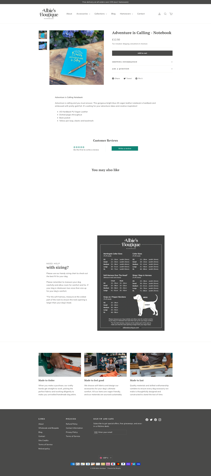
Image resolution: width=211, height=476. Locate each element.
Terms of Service (45, 444)
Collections (100, 13)
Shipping (126, 44)
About (69, 13)
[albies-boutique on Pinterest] (155, 419)
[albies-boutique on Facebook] (147, 419)
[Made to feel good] (105, 365)
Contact (141, 13)
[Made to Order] (59, 365)
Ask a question (120, 69)
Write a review (124, 148)
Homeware (125, 13)
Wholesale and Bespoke (48, 428)
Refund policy (44, 449)
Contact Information (74, 428)
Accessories (82, 13)
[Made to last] (151, 365)
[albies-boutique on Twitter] (151, 419)
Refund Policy (71, 424)
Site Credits (43, 440)
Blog (113, 13)
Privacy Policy (72, 432)
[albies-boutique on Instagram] (159, 419)
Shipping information (124, 62)
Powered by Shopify (114, 468)
